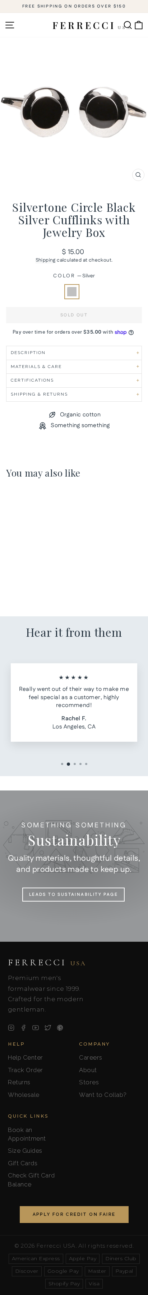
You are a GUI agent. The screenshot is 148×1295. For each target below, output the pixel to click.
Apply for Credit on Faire (74, 1214)
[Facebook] (23, 1027)
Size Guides (25, 1150)
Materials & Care (36, 366)
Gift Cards (22, 1163)
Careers (90, 1057)
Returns (19, 1082)
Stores (89, 1082)
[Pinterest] (60, 1027)
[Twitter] (48, 1027)
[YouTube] (35, 1027)
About (88, 1070)
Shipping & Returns (39, 394)
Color (74, 276)
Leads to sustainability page (73, 895)
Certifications (32, 380)
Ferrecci (47, 962)
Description (28, 352)
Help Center (25, 1057)
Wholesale (24, 1094)
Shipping (46, 260)
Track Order (25, 1070)
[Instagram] (11, 1027)
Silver (72, 291)
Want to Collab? (103, 1094)
